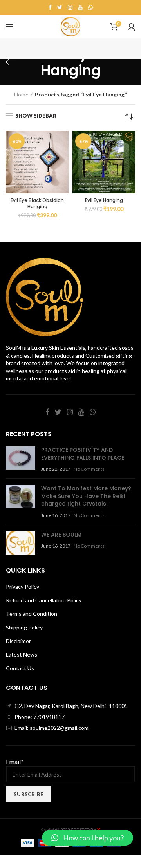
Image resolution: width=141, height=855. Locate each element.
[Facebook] (50, 7)
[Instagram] (70, 7)
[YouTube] (80, 7)
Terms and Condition (31, 613)
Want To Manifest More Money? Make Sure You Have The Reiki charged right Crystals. (86, 496)
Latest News (21, 654)
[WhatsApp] (90, 7)
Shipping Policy (24, 627)
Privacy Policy (22, 586)
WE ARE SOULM (61, 534)
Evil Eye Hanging (104, 200)
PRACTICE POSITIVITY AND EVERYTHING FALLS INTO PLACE (82, 454)
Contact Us (20, 668)
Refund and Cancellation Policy (43, 600)
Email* (15, 761)
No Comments (89, 469)
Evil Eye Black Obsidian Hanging (37, 203)
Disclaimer (18, 641)
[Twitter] (59, 7)
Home (21, 94)
